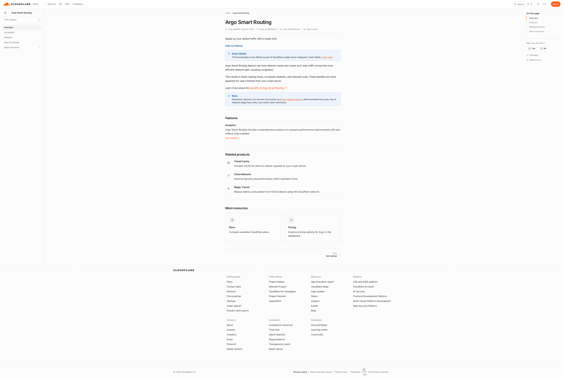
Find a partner (234, 296)
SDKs (67, 4)
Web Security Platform (365, 305)
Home (227, 13)
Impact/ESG (275, 301)
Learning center (319, 329)
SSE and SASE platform (365, 281)
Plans (232, 227)
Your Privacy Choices (378, 372)
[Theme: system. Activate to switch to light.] (544, 4)
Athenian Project (277, 286)
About (230, 325)
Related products (537, 27)
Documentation (319, 325)
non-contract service (292, 99)
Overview (533, 18)
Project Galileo (276, 281)
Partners (231, 291)
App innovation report (322, 281)
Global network (234, 349)
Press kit (231, 344)
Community (317, 334)
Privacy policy (300, 372)
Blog (313, 310)
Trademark (355, 372)
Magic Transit (242, 187)
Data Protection (277, 334)
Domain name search (238, 310)
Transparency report (279, 344)
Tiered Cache (241, 161)
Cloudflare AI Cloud (363, 286)
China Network (242, 174)
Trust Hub (274, 329)
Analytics (230, 125)
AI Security (359, 291)
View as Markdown (291, 29)
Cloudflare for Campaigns (282, 291)
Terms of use (341, 372)
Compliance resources (281, 325)
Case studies (318, 291)
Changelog (78, 4)
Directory (52, 4)
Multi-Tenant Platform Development (372, 301)
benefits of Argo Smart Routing (268, 87)
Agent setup (311, 29)
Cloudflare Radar (320, 286)
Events (314, 305)
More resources (536, 31)
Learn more (327, 57)
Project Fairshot (277, 296)
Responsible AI (276, 339)
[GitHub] (538, 4)
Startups (231, 301)
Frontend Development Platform (370, 296)
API (60, 4)
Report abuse (276, 349)
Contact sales (234, 286)
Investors (231, 334)
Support (315, 301)
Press (230, 339)
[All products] (5, 13)
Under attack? (234, 305)
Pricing (292, 227)
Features (533, 22)
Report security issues (320, 372)
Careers (231, 329)
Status (314, 296)
